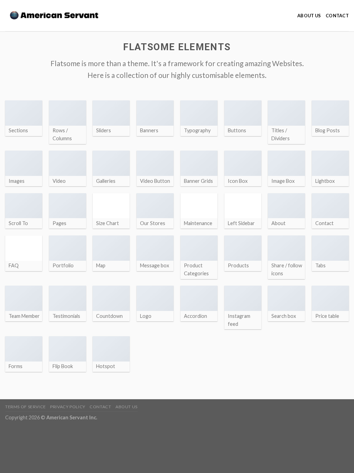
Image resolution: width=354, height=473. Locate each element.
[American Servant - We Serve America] (57, 15)
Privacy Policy (67, 406)
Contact (337, 15)
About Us (309, 15)
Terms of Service (25, 406)
